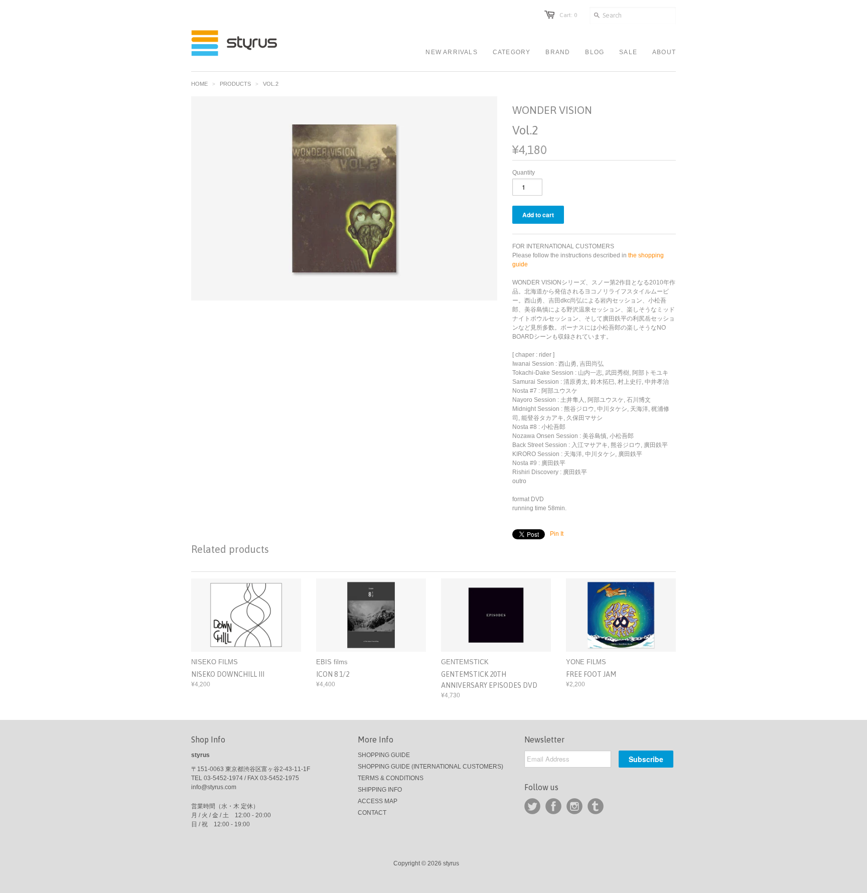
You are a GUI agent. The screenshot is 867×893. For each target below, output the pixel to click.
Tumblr (596, 806)
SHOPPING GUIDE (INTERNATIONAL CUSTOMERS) (430, 766)
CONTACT (372, 812)
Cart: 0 (568, 15)
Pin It (556, 533)
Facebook (553, 806)
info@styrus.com (213, 787)
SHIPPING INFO (380, 789)
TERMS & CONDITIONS (390, 778)
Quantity (523, 172)
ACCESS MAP (377, 801)
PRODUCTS (235, 84)
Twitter (532, 806)
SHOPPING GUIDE (384, 755)
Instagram (574, 806)
